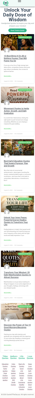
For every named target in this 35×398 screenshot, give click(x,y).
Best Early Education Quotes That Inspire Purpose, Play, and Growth (17, 163)
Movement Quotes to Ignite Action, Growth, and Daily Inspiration (16, 110)
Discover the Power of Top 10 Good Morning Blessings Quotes (17, 327)
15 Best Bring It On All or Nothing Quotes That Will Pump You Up (15, 58)
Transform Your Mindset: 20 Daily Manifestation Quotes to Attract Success (17, 274)
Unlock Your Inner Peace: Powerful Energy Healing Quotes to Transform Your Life (16, 221)
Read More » (7, 76)
